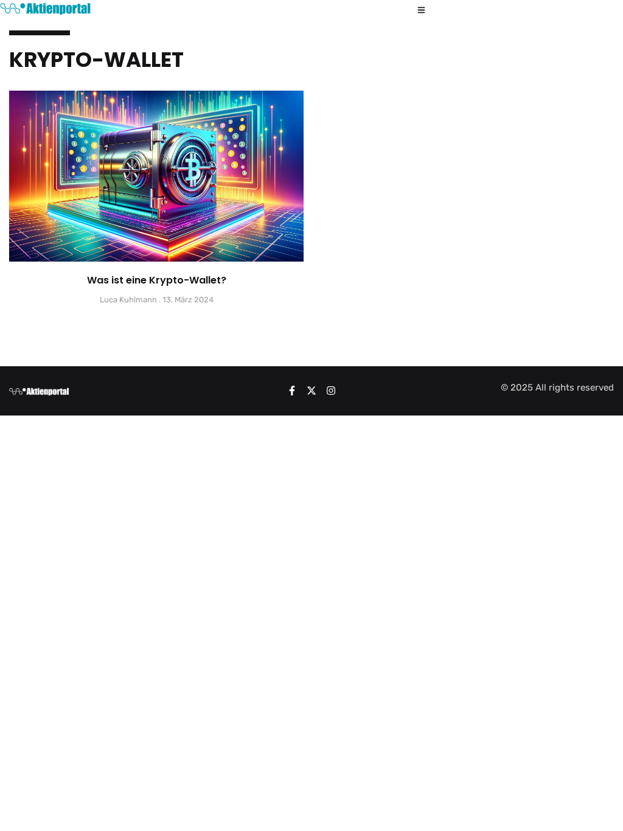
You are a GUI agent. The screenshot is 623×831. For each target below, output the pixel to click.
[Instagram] (331, 390)
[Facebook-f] (292, 390)
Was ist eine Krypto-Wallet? (156, 280)
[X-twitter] (311, 390)
